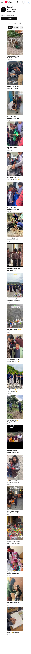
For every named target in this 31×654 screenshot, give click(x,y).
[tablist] (15, 23)
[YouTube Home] (8, 2)
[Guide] (2, 2)
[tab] (9, 23)
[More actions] (21, 56)
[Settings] (21, 2)
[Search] (18, 2)
